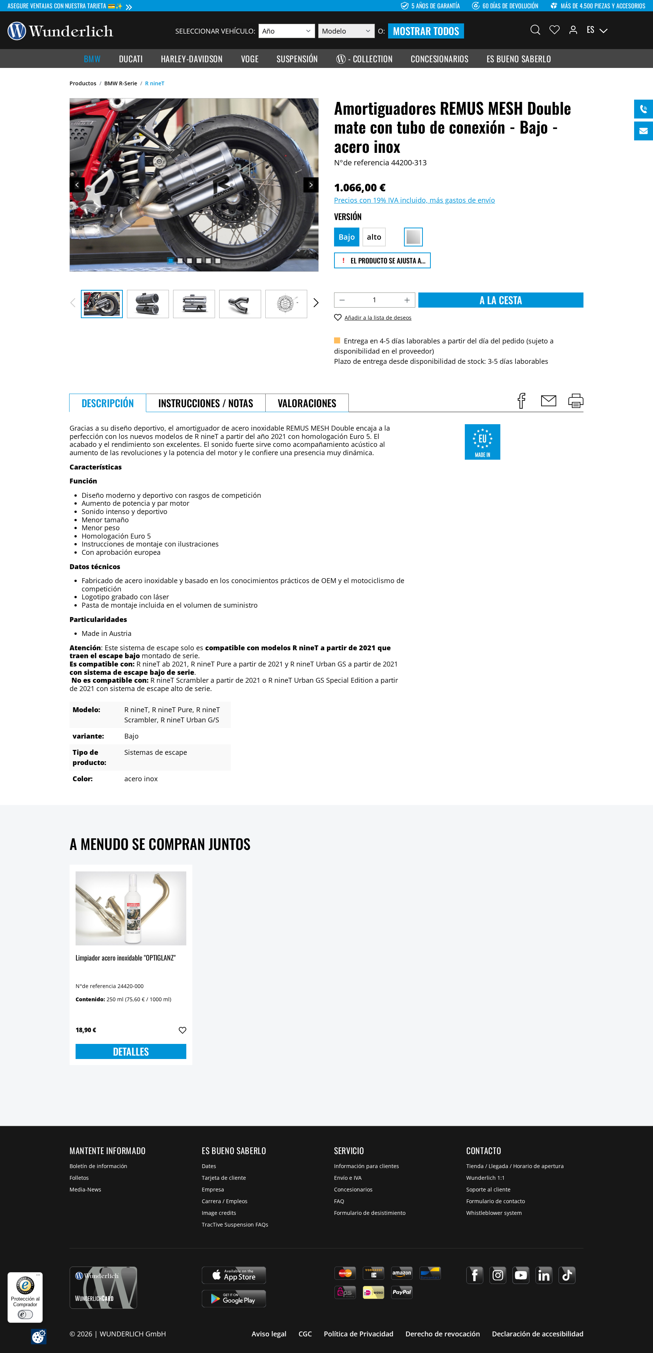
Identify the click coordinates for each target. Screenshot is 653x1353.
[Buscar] (535, 29)
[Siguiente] (311, 184)
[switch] (25, 1314)
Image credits (219, 1212)
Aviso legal (269, 1333)
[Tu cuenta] (573, 29)
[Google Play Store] (234, 1298)
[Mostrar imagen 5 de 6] (208, 261)
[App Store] (234, 1275)
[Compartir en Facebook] (521, 401)
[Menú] (38, 1276)
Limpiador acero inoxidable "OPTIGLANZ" (126, 958)
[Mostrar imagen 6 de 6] (217, 261)
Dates (209, 1166)
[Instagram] (497, 1275)
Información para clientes (366, 1166)
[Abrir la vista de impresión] (575, 401)
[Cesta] (640, 29)
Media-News (85, 1189)
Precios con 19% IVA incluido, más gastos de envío (414, 200)
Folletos (79, 1177)
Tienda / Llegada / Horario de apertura (515, 1166)
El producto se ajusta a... (387, 260)
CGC (305, 1333)
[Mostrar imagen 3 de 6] (189, 261)
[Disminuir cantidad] (342, 300)
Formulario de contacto (495, 1201)
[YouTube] (520, 1275)
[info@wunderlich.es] (643, 131)
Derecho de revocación (442, 1333)
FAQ (339, 1201)
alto (374, 237)
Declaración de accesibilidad (537, 1333)
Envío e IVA (348, 1177)
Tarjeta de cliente (224, 1177)
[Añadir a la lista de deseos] (182, 1030)
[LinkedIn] (543, 1275)
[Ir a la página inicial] (60, 30)
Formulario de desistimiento (369, 1212)
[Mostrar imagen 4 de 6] (199, 261)
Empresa (213, 1189)
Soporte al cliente (488, 1189)
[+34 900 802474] (643, 109)
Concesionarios (353, 1189)
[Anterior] (77, 184)
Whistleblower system (494, 1212)
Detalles (131, 1051)
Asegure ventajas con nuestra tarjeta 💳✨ (65, 5)
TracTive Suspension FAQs (235, 1224)
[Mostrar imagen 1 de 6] (170, 261)
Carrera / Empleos (225, 1201)
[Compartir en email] (548, 401)
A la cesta (501, 299)
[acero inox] (413, 237)
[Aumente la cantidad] (407, 300)
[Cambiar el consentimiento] (38, 1336)
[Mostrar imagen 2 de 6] (180, 261)
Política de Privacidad (358, 1333)
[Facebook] (474, 1275)
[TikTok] (567, 1275)
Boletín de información (98, 1166)
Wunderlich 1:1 (485, 1177)
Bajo (347, 237)
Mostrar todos (426, 30)
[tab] (107, 403)
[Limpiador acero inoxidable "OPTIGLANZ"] (131, 908)
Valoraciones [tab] (307, 403)
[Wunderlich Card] (103, 1288)
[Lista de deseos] (554, 29)
